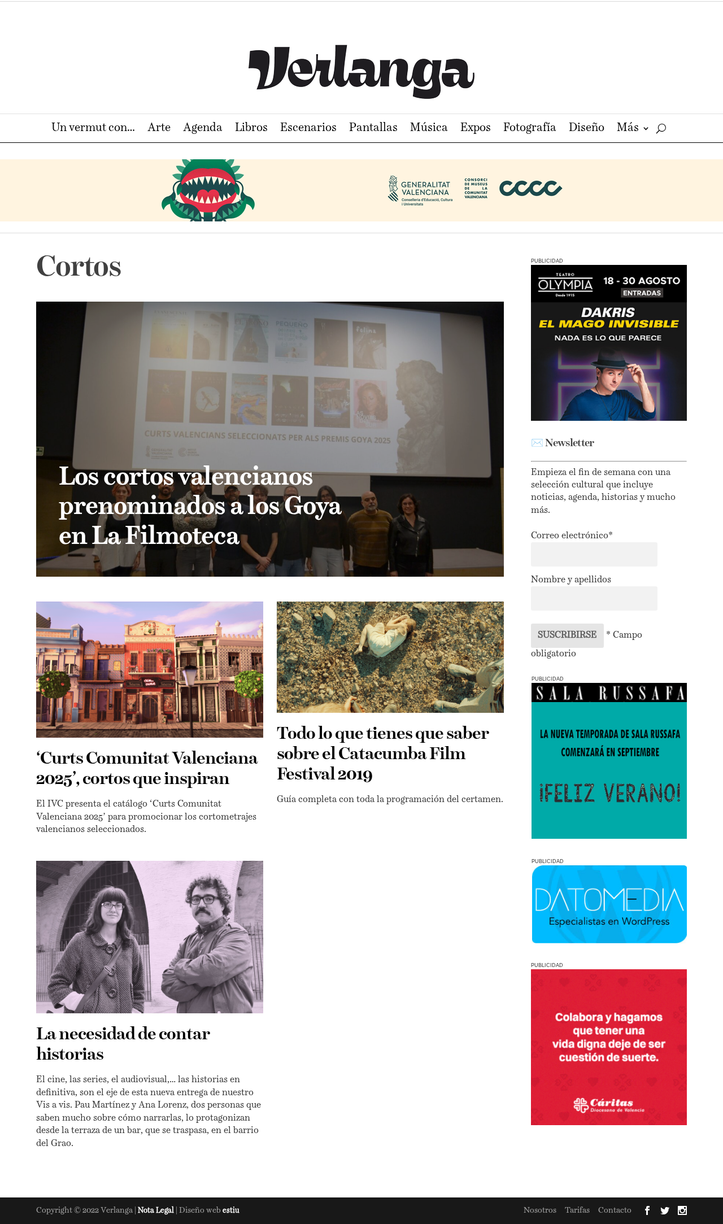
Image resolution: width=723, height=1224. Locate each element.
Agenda (203, 129)
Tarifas (577, 1210)
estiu (231, 1210)
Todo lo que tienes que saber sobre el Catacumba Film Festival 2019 (383, 754)
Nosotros (540, 1210)
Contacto (614, 1210)
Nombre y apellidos (571, 580)
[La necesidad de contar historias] (149, 937)
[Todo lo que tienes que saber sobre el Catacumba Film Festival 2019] (390, 657)
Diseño (586, 129)
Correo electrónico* (572, 536)
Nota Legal (157, 1210)
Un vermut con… (93, 129)
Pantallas (373, 129)
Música (429, 129)
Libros (251, 129)
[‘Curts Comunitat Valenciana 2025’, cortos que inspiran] (149, 670)
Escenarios (308, 129)
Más (628, 129)
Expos (475, 129)
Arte (159, 129)
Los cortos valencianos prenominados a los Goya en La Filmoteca (200, 507)
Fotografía (529, 129)
